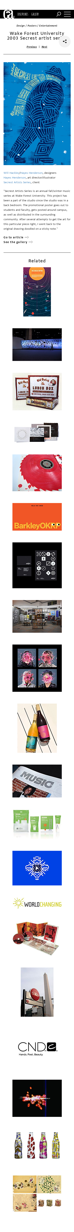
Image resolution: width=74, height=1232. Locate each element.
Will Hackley (11, 173)
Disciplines (23, 14)
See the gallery (16, 242)
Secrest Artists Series (17, 182)
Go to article (14, 237)
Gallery (35, 14)
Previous (32, 46)
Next (44, 46)
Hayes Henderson (31, 173)
